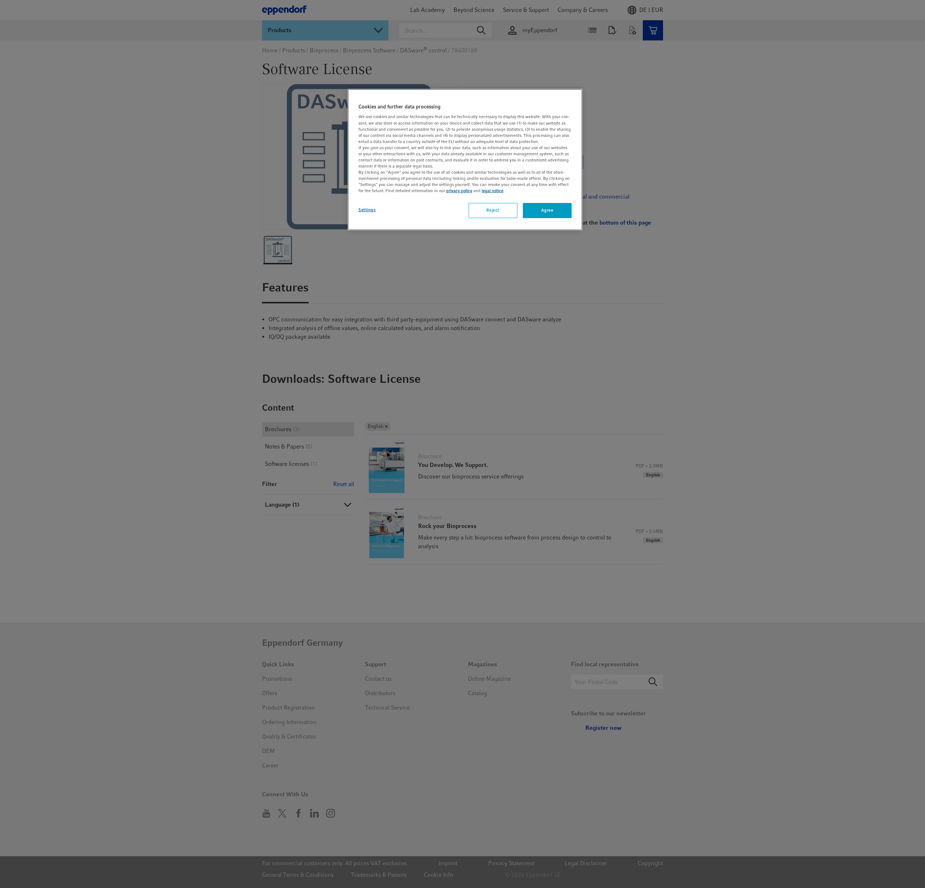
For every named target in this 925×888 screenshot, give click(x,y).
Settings (367, 209)
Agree (547, 210)
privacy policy (459, 190)
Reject (492, 210)
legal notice (492, 190)
